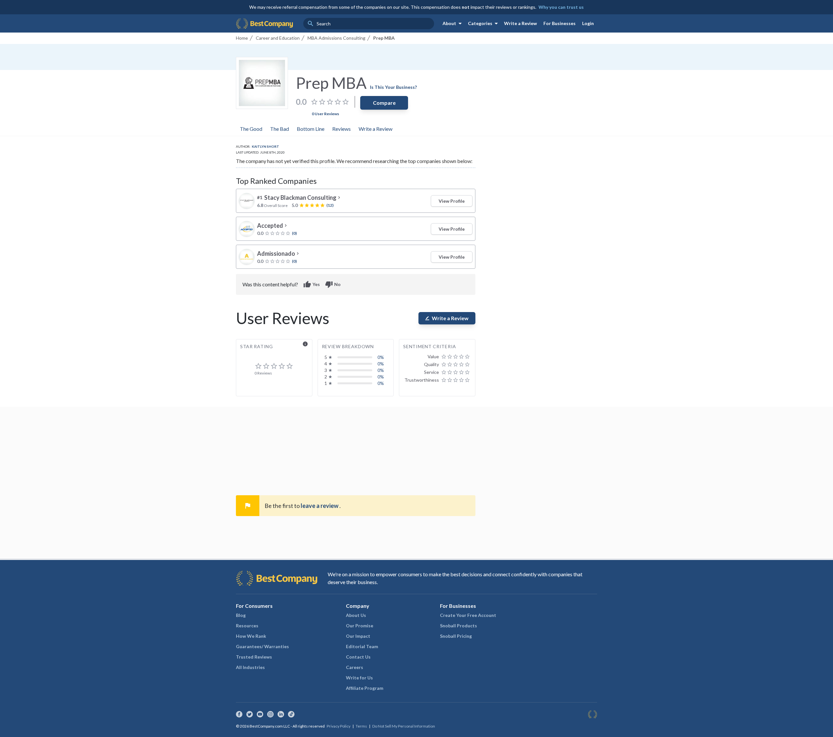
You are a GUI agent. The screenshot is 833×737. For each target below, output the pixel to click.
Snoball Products (458, 625)
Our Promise (359, 625)
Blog (241, 615)
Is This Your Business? (393, 87)
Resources (247, 625)
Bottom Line (310, 129)
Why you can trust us (561, 7)
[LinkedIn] (281, 714)
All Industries (250, 667)
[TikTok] (291, 714)
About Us (356, 615)
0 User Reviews (325, 113)
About (453, 23)
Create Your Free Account (468, 615)
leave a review (320, 505)
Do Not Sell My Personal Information (403, 726)
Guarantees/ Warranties (262, 646)
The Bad (279, 129)
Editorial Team (362, 646)
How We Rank (251, 636)
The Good (251, 129)
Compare (384, 103)
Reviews (341, 129)
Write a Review (520, 23)
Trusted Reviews (254, 657)
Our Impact (358, 636)
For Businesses (559, 23)
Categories (484, 23)
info (305, 344)
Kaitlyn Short (265, 146)
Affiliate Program (364, 688)
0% (380, 357)
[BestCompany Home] (264, 23)
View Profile (452, 201)
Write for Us (359, 677)
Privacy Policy (338, 726)
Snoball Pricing (456, 636)
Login (588, 23)
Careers (354, 667)
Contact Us (358, 657)
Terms (361, 726)
